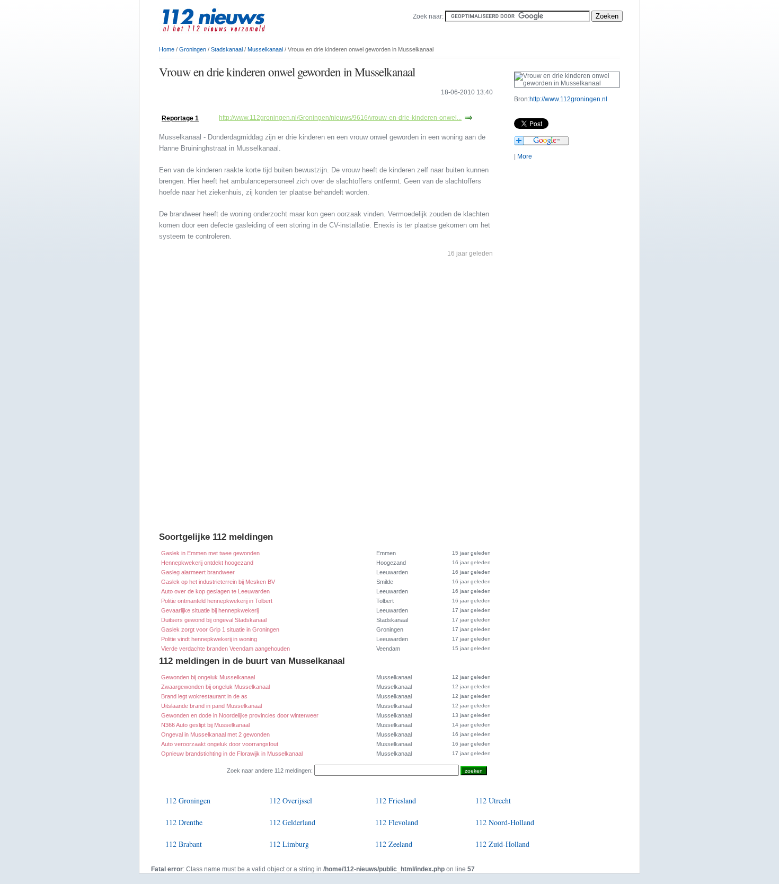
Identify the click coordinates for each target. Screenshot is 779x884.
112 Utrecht (493, 800)
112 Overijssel (290, 800)
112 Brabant (183, 844)
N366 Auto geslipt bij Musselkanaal (205, 725)
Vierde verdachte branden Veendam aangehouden (225, 648)
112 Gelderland (292, 822)
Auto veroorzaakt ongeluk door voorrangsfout (219, 744)
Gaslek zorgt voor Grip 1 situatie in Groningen (220, 629)
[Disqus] (326, 397)
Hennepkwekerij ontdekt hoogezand (207, 562)
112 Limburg (289, 844)
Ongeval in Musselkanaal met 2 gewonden (215, 734)
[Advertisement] (283, 107)
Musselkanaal (265, 49)
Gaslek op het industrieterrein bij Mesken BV (218, 582)
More (524, 156)
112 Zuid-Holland (502, 844)
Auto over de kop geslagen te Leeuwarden (215, 591)
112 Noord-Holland (504, 822)
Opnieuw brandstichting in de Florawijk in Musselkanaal (232, 753)
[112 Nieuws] (230, 37)
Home (166, 49)
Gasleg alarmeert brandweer (198, 572)
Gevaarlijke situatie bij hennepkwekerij (210, 610)
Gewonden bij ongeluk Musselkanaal (208, 677)
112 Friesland (395, 800)
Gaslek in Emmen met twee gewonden (210, 553)
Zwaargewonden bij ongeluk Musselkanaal (215, 687)
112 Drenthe (183, 822)
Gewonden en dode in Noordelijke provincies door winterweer (239, 715)
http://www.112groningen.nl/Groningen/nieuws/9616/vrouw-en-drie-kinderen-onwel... (340, 117)
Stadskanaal (227, 49)
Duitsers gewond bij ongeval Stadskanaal (214, 620)
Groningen (192, 49)
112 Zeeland (393, 844)
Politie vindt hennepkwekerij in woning (209, 639)
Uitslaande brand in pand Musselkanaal (211, 706)
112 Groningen (187, 800)
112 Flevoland (396, 822)
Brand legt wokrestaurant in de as (204, 696)
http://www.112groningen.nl (568, 99)
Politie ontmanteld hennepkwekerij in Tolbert (216, 601)
